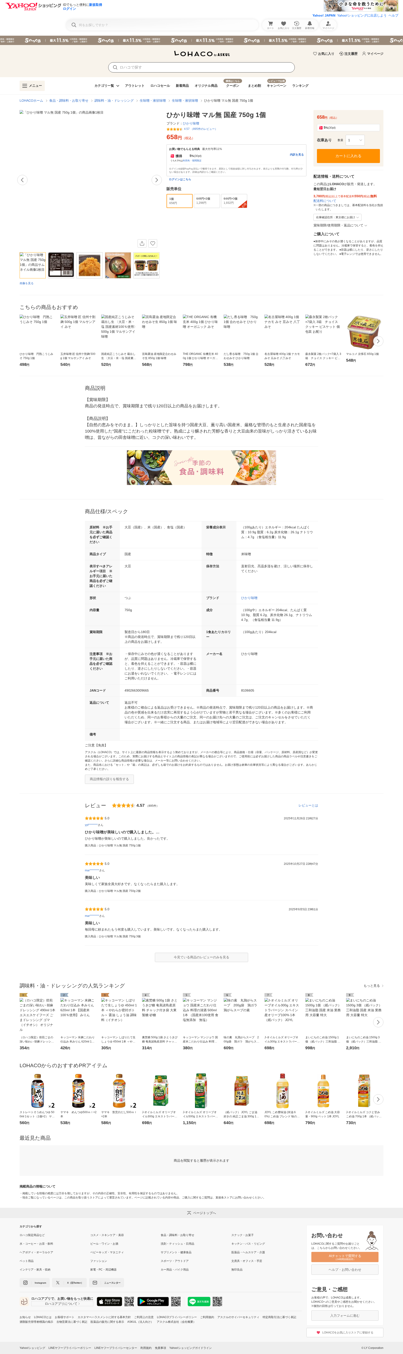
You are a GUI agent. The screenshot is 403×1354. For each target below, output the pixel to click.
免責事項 (160, 1348)
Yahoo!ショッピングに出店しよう (362, 15)
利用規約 (146, 1348)
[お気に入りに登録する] (152, 243)
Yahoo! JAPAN (324, 15)
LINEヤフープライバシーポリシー (70, 1348)
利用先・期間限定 (192, 160)
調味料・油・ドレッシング (114, 100)
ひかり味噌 (249, 598)
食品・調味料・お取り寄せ (68, 100)
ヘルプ (393, 15)
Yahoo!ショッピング (32, 1348)
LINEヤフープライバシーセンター (115, 1348)
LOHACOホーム (31, 100)
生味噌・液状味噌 (153, 100)
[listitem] (55, 1235)
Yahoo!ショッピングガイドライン (190, 1348)
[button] (355, 140)
